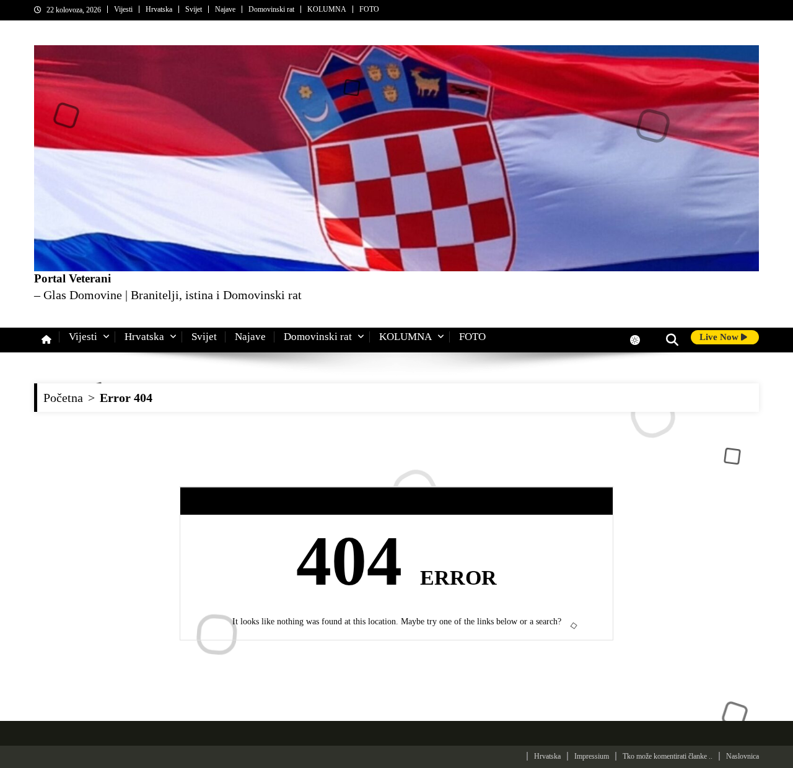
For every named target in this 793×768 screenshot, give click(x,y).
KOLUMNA (326, 9)
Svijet (193, 9)
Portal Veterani (72, 278)
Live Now (720, 337)
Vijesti (123, 9)
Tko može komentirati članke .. (667, 756)
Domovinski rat (271, 9)
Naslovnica (742, 756)
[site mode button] (641, 340)
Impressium (591, 756)
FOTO (369, 9)
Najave (225, 9)
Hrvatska (159, 9)
